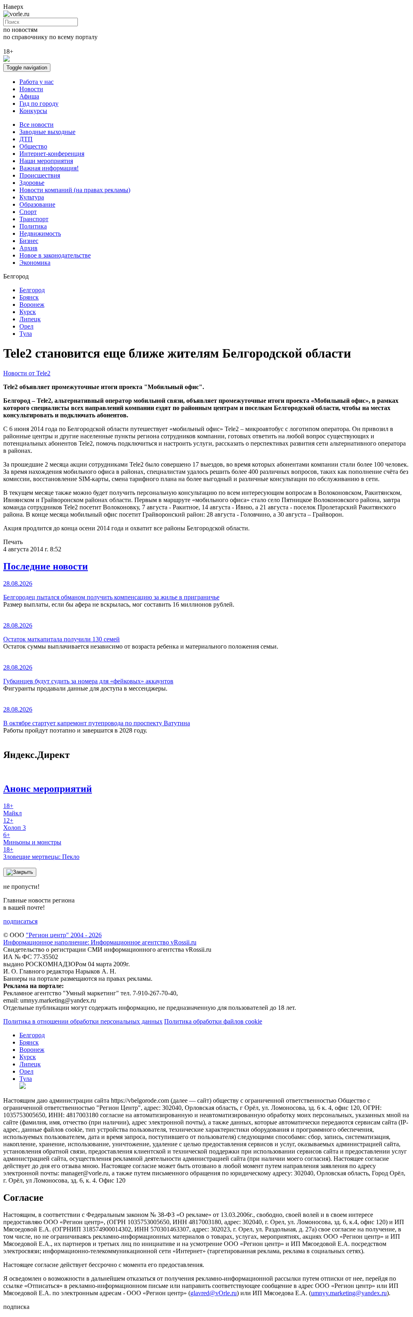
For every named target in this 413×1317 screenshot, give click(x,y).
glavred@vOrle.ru (213, 1293)
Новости (31, 89)
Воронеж (31, 304)
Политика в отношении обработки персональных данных (83, 1021)
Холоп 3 (14, 824)
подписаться (20, 921)
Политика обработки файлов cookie (213, 1021)
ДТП (26, 139)
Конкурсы (33, 110)
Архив (28, 248)
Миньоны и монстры (32, 838)
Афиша (29, 96)
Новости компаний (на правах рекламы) (74, 189)
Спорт (28, 211)
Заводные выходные (47, 131)
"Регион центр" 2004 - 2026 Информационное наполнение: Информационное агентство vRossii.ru (99, 939)
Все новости (36, 124)
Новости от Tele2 (26, 373)
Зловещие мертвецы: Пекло (41, 853)
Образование (37, 204)
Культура (31, 197)
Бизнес (28, 240)
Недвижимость (40, 233)
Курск (27, 311)
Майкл (12, 809)
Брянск (29, 297)
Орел (26, 326)
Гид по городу (38, 103)
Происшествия (39, 175)
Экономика (34, 262)
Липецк (30, 319)
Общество (33, 146)
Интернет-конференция (51, 153)
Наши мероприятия (46, 160)
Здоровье (31, 182)
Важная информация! (49, 168)
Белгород (32, 290)
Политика (33, 226)
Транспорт (33, 219)
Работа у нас (36, 81)
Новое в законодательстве (55, 255)
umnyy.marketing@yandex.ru (349, 1293)
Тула (25, 333)
